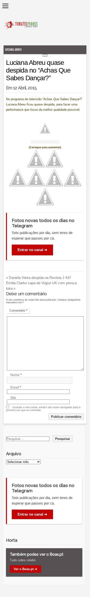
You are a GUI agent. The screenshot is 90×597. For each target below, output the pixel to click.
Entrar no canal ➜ (32, 250)
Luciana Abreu (13, 49)
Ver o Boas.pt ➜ (25, 569)
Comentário (18, 310)
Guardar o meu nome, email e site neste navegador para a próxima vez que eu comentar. (43, 409)
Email (15, 387)
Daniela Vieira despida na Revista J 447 (38, 278)
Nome (16, 375)
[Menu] (5, 6)
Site (13, 398)
